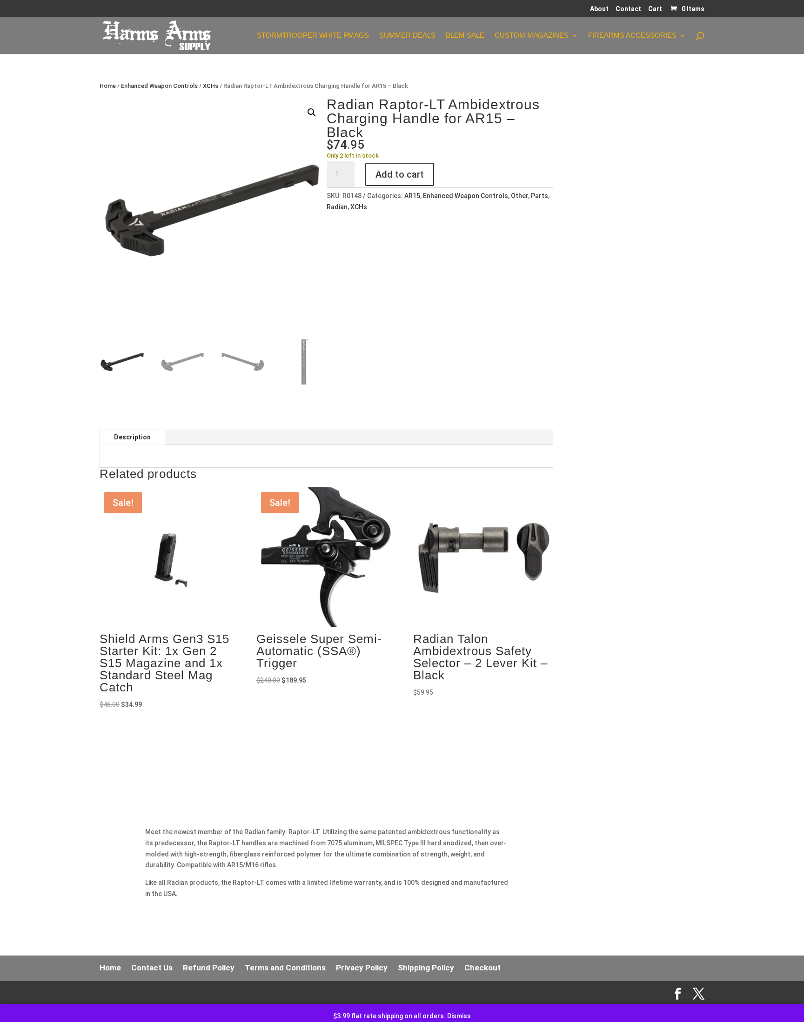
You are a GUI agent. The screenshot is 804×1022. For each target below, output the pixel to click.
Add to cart (399, 174)
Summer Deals (407, 35)
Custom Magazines (532, 35)
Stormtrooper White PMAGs (313, 35)
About (599, 9)
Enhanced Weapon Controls (159, 85)
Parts (539, 195)
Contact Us (152, 967)
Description (132, 437)
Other (519, 195)
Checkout (482, 967)
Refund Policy (208, 967)
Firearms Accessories (632, 35)
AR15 (412, 195)
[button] (311, 112)
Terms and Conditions (285, 967)
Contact (628, 9)
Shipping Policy (426, 967)
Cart (655, 9)
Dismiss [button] (459, 1016)
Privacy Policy (362, 967)
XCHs (210, 85)
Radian (337, 207)
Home (108, 85)
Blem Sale (465, 35)
